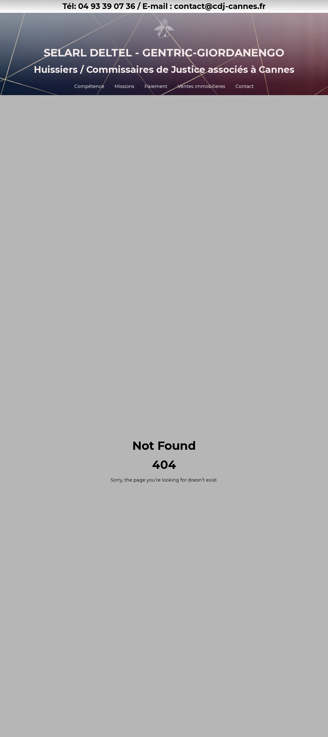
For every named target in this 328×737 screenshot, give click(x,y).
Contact (244, 86)
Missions (124, 86)
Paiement (156, 86)
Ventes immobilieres (201, 86)
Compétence (89, 86)
